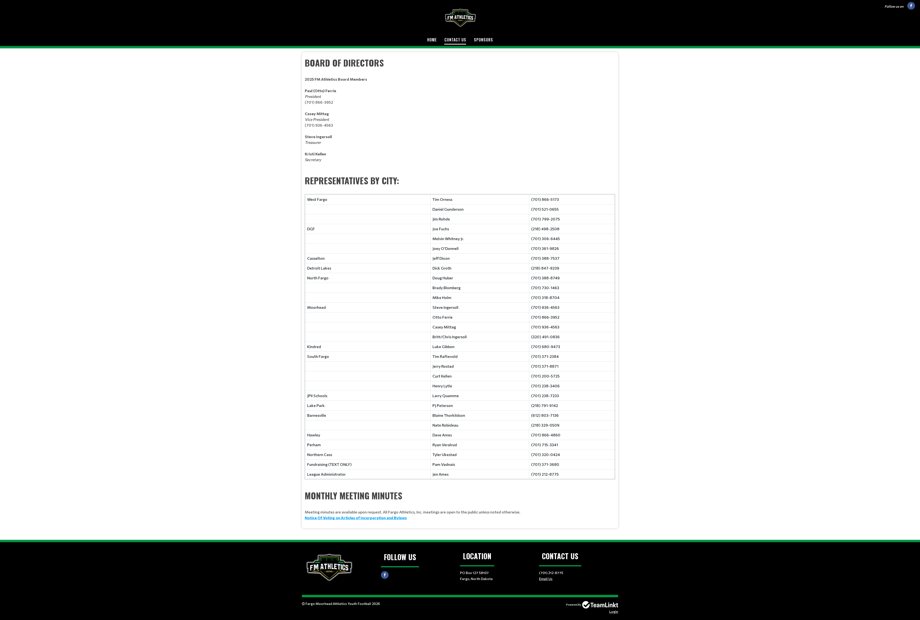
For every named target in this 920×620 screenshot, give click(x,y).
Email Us (545, 579)
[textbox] (460, 115)
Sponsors (483, 40)
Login (613, 611)
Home (432, 40)
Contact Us (455, 40)
